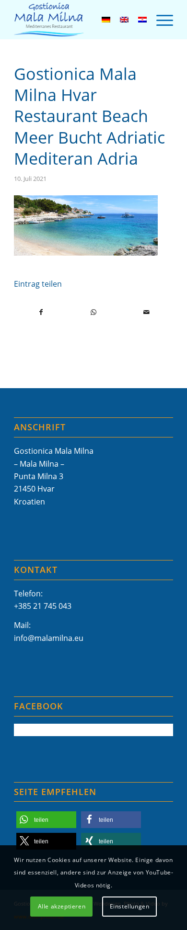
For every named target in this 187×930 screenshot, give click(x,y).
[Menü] (160, 19)
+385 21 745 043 (42, 606)
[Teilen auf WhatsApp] (94, 312)
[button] (46, 819)
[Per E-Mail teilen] (146, 312)
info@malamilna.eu (48, 638)
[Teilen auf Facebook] (40, 312)
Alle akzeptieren (62, 906)
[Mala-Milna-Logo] (77, 19)
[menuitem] (160, 19)
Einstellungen (130, 906)
